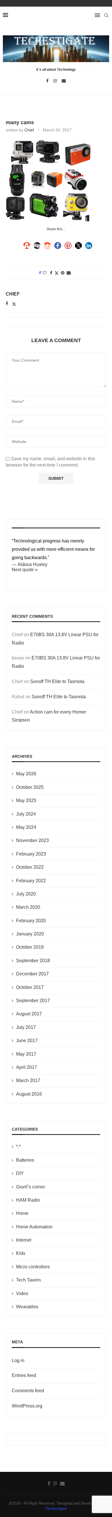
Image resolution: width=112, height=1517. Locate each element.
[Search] (106, 15)
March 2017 (28, 1080)
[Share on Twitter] (57, 273)
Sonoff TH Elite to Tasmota (57, 681)
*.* (18, 1146)
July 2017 (26, 1027)
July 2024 (26, 814)
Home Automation (34, 1226)
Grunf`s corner (30, 1186)
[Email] (64, 81)
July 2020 (26, 893)
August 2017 (29, 1013)
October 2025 (30, 787)
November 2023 (32, 840)
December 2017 (32, 973)
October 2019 (30, 947)
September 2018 (33, 960)
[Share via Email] (69, 273)
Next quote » (25, 569)
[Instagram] (55, 81)
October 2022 (30, 867)
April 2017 (26, 1067)
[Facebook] (47, 81)
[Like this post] (45, 273)
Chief (29, 130)
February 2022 (31, 880)
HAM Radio (28, 1200)
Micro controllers (33, 1266)
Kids (20, 1253)
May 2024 (26, 827)
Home (22, 1213)
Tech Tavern (28, 1280)
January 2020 (30, 933)
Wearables (27, 1306)
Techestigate (56, 1508)
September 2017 (33, 1000)
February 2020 (31, 920)
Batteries (25, 1160)
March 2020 (28, 907)
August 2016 (29, 1094)
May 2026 (26, 773)
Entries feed (24, 1375)
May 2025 (26, 800)
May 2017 (26, 1054)
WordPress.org (27, 1405)
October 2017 (30, 987)
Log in (18, 1360)
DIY (20, 1173)
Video (22, 1293)
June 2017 (27, 1040)
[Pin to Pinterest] (62, 273)
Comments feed (28, 1390)
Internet (23, 1240)
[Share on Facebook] (51, 273)
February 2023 (31, 853)
